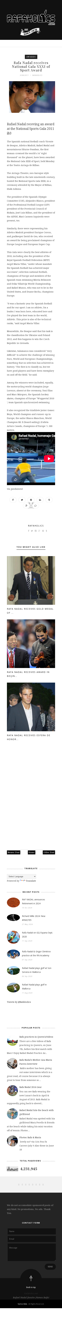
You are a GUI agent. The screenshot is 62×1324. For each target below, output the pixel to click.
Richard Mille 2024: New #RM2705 (33, 918)
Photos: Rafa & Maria (30, 1137)
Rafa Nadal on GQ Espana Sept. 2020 (37, 934)
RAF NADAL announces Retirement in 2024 (33, 901)
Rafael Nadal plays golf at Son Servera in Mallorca (36, 970)
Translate (31, 880)
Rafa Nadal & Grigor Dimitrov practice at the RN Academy (36, 953)
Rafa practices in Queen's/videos (36, 1036)
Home (32, 852)
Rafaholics (36, 525)
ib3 (9, 133)
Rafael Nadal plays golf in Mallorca (34, 986)
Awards (31, 56)
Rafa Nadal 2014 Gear (30, 1087)
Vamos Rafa (23, 1304)
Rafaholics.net (31, 1293)
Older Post (48, 852)
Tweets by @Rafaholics (19, 1001)
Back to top (31, 1287)
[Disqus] (31, 796)
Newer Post (14, 852)
